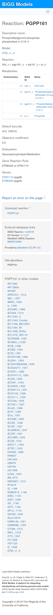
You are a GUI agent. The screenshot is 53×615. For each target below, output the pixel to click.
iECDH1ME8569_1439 (20, 364)
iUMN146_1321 (16, 521)
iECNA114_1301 (17, 389)
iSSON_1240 (15, 514)
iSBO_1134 (14, 495)
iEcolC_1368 (15, 408)
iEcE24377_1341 (17, 367)
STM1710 (7, 177)
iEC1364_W (14, 327)
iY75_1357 (13, 536)
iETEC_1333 (15, 448)
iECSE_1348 (15, 422)
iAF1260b (13, 287)
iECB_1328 (14, 346)
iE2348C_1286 (16, 309)
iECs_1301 (14, 415)
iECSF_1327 (15, 426)
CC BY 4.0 (34, 247)
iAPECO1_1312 (16, 294)
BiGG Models (17, 3)
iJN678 (11, 463)
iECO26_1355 (15, 400)
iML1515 (12, 477)
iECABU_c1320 (16, 342)
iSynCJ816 (13, 517)
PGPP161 (13, 213)
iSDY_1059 (14, 499)
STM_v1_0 (8, 53)
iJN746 (11, 466)
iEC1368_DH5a (16, 331)
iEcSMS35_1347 (17, 430)
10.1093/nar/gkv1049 (14, 592)
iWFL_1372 (14, 532)
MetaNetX (23, 247)
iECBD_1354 (15, 349)
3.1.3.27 (25, 235)
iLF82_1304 (14, 474)
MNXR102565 (14, 241)
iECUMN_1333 (16, 437)
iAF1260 (12, 283)
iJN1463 (12, 459)
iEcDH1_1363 (15, 360)
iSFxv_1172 (14, 510)
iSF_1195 (13, 503)
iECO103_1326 (16, 393)
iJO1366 (12, 470)
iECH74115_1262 (18, 375)
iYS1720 (12, 543)
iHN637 (11, 455)
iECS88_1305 (15, 419)
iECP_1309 (14, 411)
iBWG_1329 (14, 302)
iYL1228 (12, 539)
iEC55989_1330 (17, 338)
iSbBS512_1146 (17, 492)
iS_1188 (12, 488)
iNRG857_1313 (16, 481)
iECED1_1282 (15, 371)
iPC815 (11, 485)
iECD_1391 (14, 353)
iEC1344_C (14, 316)
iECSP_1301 (15, 433)
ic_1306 (12, 305)
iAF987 (11, 291)
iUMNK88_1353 (16, 525)
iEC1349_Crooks (17, 320)
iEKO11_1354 (15, 444)
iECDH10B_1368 (17, 356)
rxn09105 (29, 231)
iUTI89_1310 (15, 528)
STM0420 (7, 180)
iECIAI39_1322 (16, 386)
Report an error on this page (22, 197)
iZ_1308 (12, 547)
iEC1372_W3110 (17, 334)
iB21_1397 (13, 298)
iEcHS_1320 (14, 378)
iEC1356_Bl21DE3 (18, 324)
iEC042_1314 (15, 313)
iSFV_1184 (14, 507)
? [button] (44, 197)
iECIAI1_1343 (15, 382)
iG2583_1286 (15, 452)
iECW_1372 (14, 441)
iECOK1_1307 (15, 404)
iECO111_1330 (16, 397)
